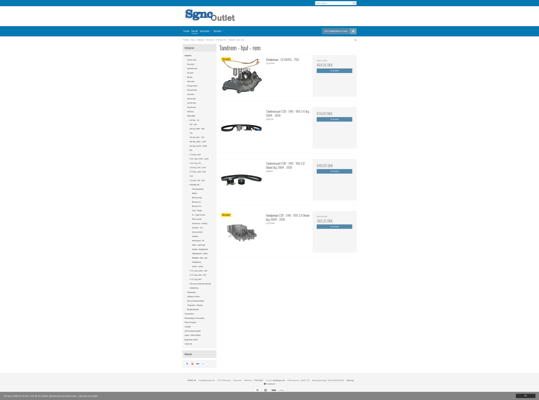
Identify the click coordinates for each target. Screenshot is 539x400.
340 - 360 (193, 124)
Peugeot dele (192, 86)
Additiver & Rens (193, 297)
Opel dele (191, 81)
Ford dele (190, 64)
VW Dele (190, 112)
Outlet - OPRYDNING (193, 335)
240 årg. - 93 (194, 120)
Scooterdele (189, 314)
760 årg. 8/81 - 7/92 (196, 137)
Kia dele (190, 73)
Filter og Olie (197, 219)
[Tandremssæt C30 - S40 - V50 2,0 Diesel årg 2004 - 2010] (241, 181)
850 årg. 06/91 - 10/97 (197, 142)
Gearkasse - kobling (199, 224)
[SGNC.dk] (269, 16)
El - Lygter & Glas (198, 215)
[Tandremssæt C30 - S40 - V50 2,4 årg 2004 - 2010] (241, 129)
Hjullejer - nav (197, 228)
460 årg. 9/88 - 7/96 (196, 129)
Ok (525, 396)
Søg (354, 3)
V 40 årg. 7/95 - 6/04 (197, 181)
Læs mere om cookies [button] (88, 396)
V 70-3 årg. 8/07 (195, 279)
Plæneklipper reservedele (194, 318)
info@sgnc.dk (279, 380)
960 (190, 150)
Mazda (189, 77)
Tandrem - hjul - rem (199, 258)
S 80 (191, 176)
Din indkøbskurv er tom (336, 31)
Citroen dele (192, 60)
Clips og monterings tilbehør (200, 284)
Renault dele (192, 90)
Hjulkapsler (191, 292)
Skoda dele (191, 99)
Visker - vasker (197, 267)
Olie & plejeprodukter (193, 331)
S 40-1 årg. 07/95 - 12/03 (198, 159)
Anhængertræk (198, 189)
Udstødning (196, 262)
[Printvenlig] (355, 40)
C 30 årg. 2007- (195, 155)
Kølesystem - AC (198, 241)
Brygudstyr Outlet (191, 340)
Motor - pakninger (198, 245)
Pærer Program (190, 322)
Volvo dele (191, 116)
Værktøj (187, 327)
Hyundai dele (192, 69)
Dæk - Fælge (197, 211)
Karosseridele (197, 232)
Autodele (188, 56)
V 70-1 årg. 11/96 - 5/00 (198, 271)
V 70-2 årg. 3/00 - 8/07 (197, 275)
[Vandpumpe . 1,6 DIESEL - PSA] (241, 77)
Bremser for (196, 202)
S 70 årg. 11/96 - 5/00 (197, 172)
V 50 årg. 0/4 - (194, 185)
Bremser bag (197, 198)
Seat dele (190, 94)
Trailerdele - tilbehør (195, 305)
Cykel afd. (188, 344)
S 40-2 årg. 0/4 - (195, 163)
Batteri (194, 193)
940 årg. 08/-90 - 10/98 (198, 146)
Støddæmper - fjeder (200, 254)
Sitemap (350, 380)
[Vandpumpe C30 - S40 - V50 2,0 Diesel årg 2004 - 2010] (241, 233)
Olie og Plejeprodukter (195, 301)
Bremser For (196, 206)
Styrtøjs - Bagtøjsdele (200, 249)
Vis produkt (334, 71)
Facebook (270, 384)
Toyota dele (191, 107)
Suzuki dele (191, 103)
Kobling (195, 236)
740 (190, 133)
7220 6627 (258, 380)
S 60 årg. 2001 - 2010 (197, 168)
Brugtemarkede (193, 310)
